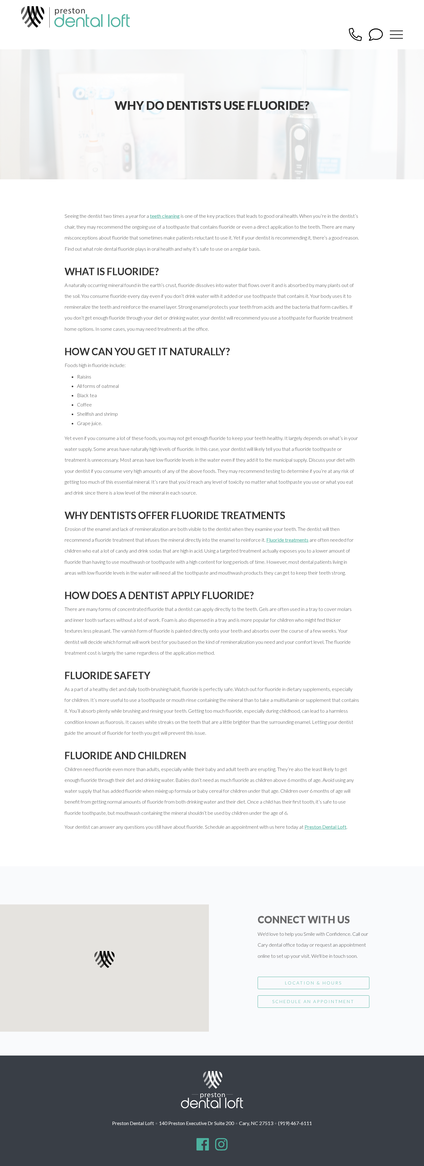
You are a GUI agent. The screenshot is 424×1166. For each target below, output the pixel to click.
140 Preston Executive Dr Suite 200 (216, 1123)
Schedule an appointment (313, 1001)
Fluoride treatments (287, 540)
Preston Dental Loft (325, 827)
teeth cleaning (165, 216)
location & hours (313, 982)
